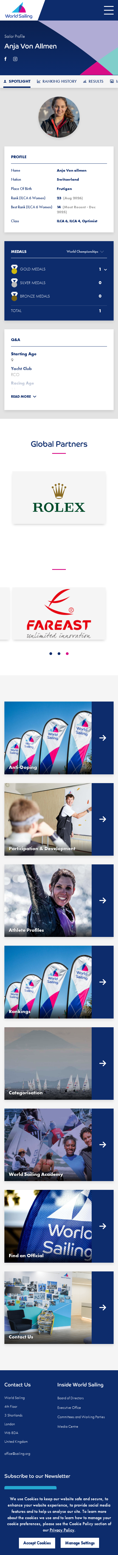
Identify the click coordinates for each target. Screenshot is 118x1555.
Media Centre (67, 1426)
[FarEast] (59, 613)
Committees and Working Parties (81, 1416)
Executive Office (69, 1407)
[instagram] (15, 59)
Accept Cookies (37, 1543)
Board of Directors (70, 1397)
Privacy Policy (62, 1530)
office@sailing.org (17, 1453)
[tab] (51, 654)
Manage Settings (80, 1543)
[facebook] (5, 59)
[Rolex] (59, 497)
